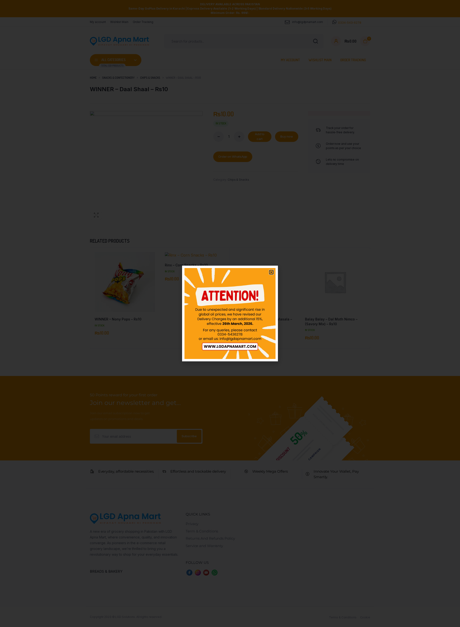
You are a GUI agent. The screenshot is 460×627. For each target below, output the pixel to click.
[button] (271, 272)
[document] (230, 313)
